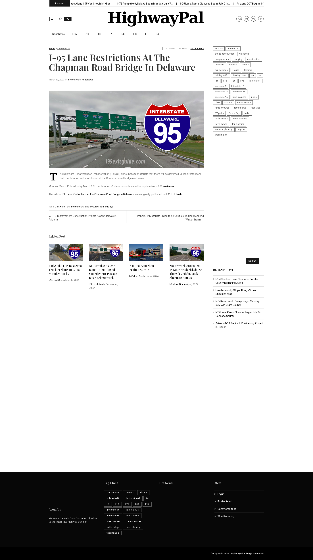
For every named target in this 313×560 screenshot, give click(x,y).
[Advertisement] (238, 197)
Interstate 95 (63, 48)
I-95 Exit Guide (174, 194)
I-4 (157, 34)
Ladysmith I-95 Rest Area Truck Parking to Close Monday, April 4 (65, 270)
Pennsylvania (244, 102)
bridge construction (224, 54)
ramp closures (222, 108)
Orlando (228, 102)
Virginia (241, 129)
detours (233, 64)
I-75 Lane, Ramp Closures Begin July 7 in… (193, 3)
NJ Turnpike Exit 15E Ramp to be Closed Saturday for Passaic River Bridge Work (103, 272)
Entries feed (224, 501)
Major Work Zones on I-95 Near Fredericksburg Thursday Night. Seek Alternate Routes (186, 272)
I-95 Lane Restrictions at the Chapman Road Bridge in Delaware (98, 194)
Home (52, 48)
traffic (247, 113)
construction (253, 59)
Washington (221, 135)
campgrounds (222, 59)
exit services (221, 70)
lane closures (92, 206)
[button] (52, 19)
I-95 (74, 34)
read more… (169, 186)
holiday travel (240, 75)
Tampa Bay (234, 113)
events (245, 64)
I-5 (146, 34)
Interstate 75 (221, 91)
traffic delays (106, 206)
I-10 (135, 34)
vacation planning (224, 129)
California (244, 54)
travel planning (240, 118)
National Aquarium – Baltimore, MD (142, 268)
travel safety (221, 124)
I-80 (99, 34)
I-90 (87, 34)
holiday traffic (221, 75)
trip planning (238, 124)
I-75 (111, 34)
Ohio (217, 102)
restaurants (240, 108)
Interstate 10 (237, 86)
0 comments (197, 48)
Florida (236, 70)
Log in (221, 494)
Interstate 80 (239, 91)
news (254, 97)
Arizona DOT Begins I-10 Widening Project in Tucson (256, 3)
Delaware (60, 206)
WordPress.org (226, 516)
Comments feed (227, 508)
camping (238, 59)
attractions (233, 48)
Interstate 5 (220, 86)
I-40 (123, 34)
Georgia (248, 70)
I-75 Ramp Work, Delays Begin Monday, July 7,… (134, 3)
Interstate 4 (254, 81)
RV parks (219, 113)
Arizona (219, 48)
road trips (255, 108)
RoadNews (58, 34)
